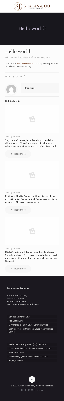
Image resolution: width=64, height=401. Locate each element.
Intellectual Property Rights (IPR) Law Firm (27, 344)
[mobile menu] (59, 6)
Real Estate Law (16, 321)
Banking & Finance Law (19, 317)
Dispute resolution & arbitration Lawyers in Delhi (30, 348)
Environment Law (16, 352)
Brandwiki (24, 57)
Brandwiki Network (25, 63)
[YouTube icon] (35, 390)
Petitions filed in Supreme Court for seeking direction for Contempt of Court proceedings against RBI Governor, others (31, 199)
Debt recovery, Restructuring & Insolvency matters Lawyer (31, 330)
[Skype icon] (22, 390)
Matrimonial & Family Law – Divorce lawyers (28, 325)
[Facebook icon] (25, 390)
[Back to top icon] (32, 379)
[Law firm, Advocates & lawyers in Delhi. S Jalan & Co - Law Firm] (32, 6)
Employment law (16, 360)
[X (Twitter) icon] (29, 390)
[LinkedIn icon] (42, 390)
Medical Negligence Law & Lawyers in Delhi (28, 356)
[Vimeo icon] (32, 390)
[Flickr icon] (38, 390)
